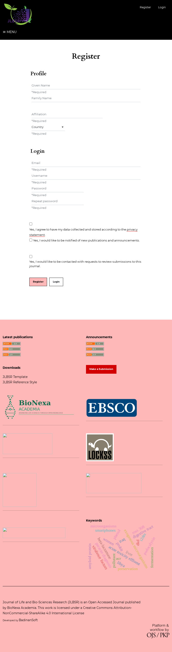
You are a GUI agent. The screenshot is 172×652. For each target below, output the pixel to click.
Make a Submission (101, 369)
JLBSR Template (15, 377)
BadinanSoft (29, 620)
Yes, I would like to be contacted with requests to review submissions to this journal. (85, 264)
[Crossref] (114, 482)
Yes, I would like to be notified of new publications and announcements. (86, 240)
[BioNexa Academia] (39, 407)
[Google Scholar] (34, 532)
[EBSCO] (111, 407)
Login (162, 7)
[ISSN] (27, 443)
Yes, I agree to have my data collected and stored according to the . (83, 232)
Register (145, 7)
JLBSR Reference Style (20, 382)
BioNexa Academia (21, 608)
